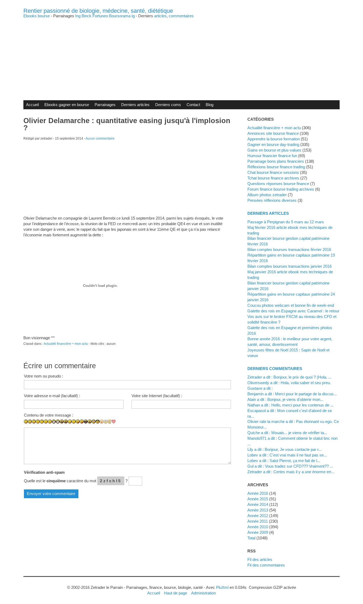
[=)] (34, 421)
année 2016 (257, 493)
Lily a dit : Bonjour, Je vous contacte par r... (284, 449)
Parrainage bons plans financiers (275, 161)
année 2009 (257, 532)
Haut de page (175, 593)
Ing (78, 16)
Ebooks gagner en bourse (66, 104)
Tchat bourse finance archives (273, 178)
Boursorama (119, 16)
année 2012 (257, 515)
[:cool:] (98, 421)
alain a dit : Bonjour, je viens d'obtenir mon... (285, 399)
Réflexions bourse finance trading (276, 167)
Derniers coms (168, 104)
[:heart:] (114, 421)
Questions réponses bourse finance (278, 183)
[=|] (42, 421)
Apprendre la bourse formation (273, 139)
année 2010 (257, 527)
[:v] (110, 421)
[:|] (38, 421)
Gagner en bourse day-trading (273, 144)
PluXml (222, 587)
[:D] (54, 421)
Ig (133, 16)
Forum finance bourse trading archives (280, 189)
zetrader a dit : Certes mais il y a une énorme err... (290, 471)
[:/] (74, 421)
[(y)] (122, 425)
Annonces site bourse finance (273, 133)
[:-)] (30, 421)
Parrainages (105, 104)
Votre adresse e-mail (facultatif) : (52, 395)
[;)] (70, 421)
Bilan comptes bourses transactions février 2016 (289, 249)
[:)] (26, 421)
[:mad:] (90, 421)
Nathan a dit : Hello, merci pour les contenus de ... (290, 405)
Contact (193, 104)
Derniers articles (135, 104)
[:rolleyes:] (94, 421)
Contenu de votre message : (48, 415)
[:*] (102, 421)
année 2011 (257, 521)
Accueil (32, 104)
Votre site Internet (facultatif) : (157, 395)
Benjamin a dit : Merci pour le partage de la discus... (292, 394)
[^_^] (118, 425)
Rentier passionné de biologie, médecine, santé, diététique (98, 10)
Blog (209, 104)
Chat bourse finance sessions (273, 172)
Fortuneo (100, 16)
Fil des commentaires (266, 565)
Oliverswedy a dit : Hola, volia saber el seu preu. (289, 382)
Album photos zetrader (267, 194)
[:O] (66, 421)
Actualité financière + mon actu (66, 344)
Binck (86, 16)
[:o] (62, 421)
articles (160, 16)
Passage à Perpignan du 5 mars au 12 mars (285, 222)
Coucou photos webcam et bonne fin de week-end (290, 305)
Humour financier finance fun (272, 155)
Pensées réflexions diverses (272, 200)
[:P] (78, 421)
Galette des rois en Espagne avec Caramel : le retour (293, 311)
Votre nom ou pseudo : (43, 376)
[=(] (50, 421)
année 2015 (257, 499)
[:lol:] (86, 421)
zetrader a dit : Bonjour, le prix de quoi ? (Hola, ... (289, 377)
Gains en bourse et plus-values (274, 150)
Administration (203, 593)
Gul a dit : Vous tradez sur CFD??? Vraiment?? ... (290, 466)
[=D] (58, 421)
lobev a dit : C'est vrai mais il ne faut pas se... (287, 455)
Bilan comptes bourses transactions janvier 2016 (289, 266)
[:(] (46, 421)
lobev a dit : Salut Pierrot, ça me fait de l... (283, 460)
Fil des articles (259, 559)
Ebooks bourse (36, 16)
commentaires (181, 16)
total (251, 538)
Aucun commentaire (100, 138)
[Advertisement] (181, 55)
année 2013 (257, 510)
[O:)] (106, 421)
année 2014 (257, 504)
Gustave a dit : (260, 388)
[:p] (82, 421)
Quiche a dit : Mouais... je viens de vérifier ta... (287, 432)
